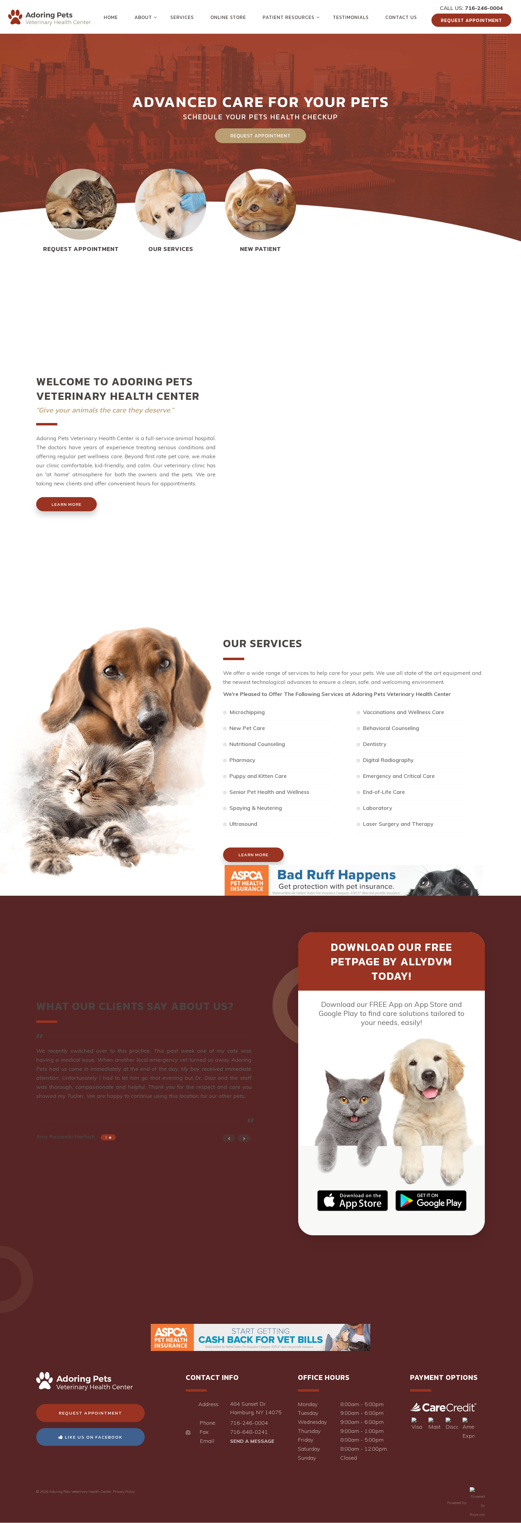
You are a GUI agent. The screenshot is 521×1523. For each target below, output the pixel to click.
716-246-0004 (484, 8)
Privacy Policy (124, 1491)
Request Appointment (471, 20)
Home (111, 17)
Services (182, 17)
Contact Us (401, 17)
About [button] (143, 17)
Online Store (228, 17)
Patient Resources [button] (288, 17)
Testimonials (351, 17)
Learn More (66, 504)
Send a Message (252, 1441)
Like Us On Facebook (92, 1437)
